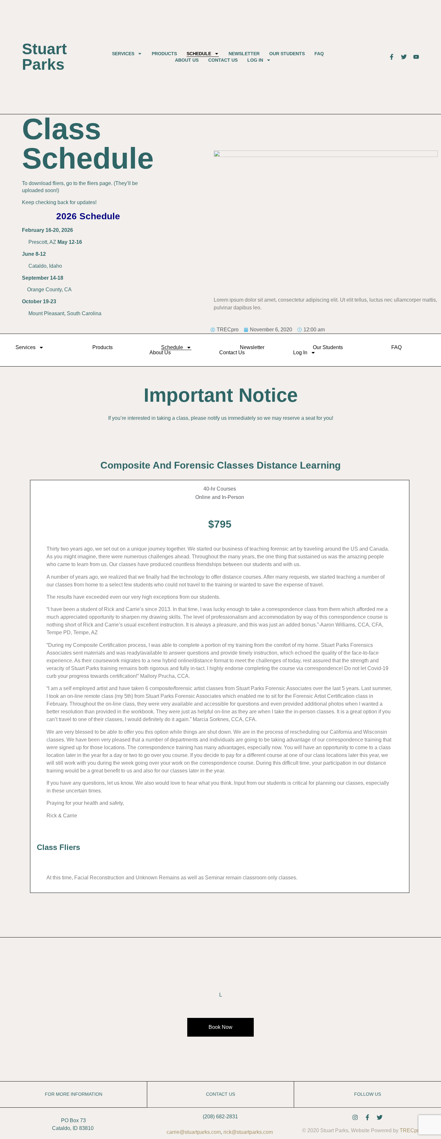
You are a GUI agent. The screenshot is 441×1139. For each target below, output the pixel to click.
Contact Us (223, 60)
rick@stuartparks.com (248, 1132)
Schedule (199, 53)
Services (123, 53)
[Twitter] (380, 1117)
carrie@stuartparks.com (194, 1132)
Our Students (287, 53)
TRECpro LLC (416, 1130)
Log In (255, 60)
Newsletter (244, 53)
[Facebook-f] (367, 1117)
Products (164, 53)
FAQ (319, 53)
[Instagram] (355, 1117)
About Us (187, 60)
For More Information (73, 1094)
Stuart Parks (44, 56)
